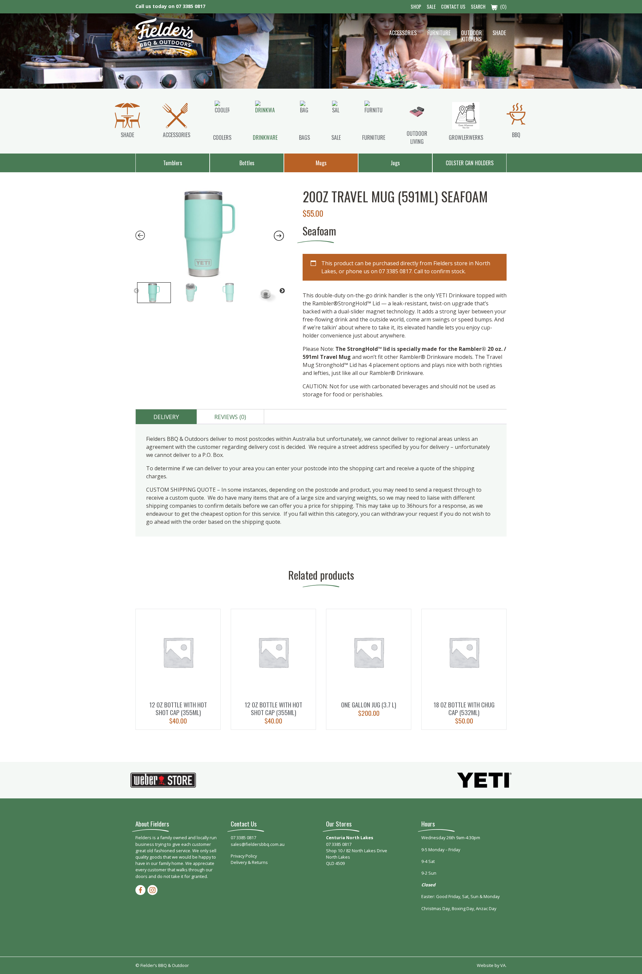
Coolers (222, 137)
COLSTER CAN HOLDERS (470, 163)
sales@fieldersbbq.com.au (258, 844)
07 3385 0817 (190, 6)
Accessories (403, 33)
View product (178, 669)
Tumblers (172, 163)
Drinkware (265, 137)
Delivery (166, 417)
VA (503, 965)
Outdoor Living (417, 137)
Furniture (438, 33)
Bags (304, 137)
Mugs (321, 163)
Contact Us (453, 6)
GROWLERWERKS (466, 137)
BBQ (516, 135)
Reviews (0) (230, 417)
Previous (136, 291)
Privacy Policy (244, 856)
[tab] (166, 416)
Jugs (395, 163)
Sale (431, 6)
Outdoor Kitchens (471, 36)
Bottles (246, 163)
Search (478, 6)
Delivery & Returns (249, 862)
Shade (499, 33)
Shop (416, 6)
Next (282, 291)
